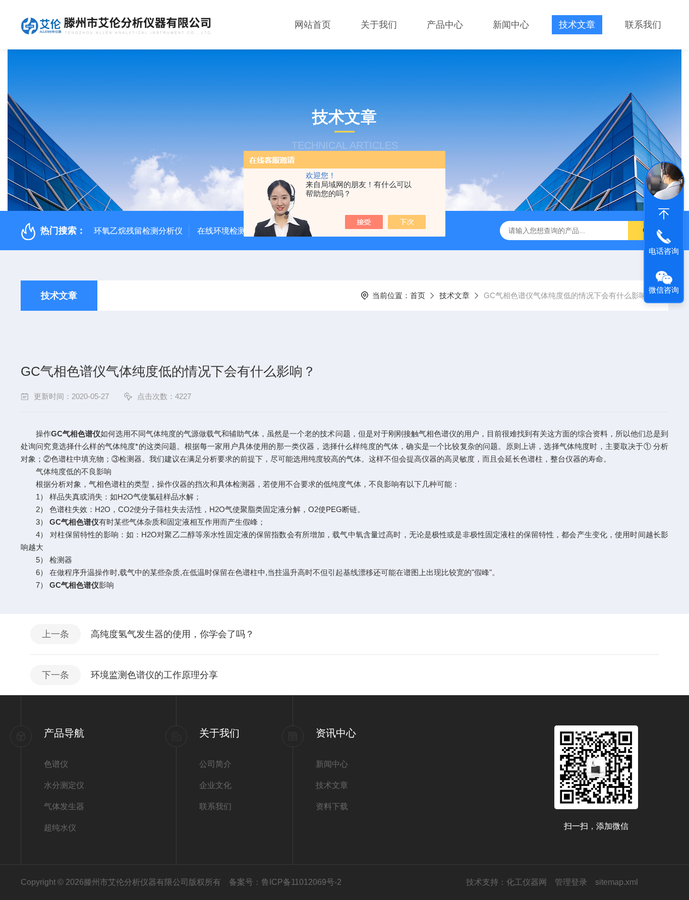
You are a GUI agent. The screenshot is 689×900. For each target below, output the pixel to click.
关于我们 (379, 25)
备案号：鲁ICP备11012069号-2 (285, 882)
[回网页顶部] (664, 214)
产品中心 (445, 25)
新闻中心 (511, 25)
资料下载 (332, 806)
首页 (417, 295)
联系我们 (643, 25)
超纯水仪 (60, 827)
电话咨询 (664, 251)
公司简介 (215, 764)
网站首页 (313, 25)
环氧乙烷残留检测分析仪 (138, 231)
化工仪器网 (526, 882)
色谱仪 (56, 764)
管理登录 (571, 882)
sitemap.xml (616, 882)
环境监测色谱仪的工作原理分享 (154, 675)
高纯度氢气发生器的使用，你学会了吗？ (172, 634)
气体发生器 (64, 806)
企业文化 (215, 785)
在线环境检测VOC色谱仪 (242, 231)
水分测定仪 (64, 785)
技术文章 (577, 25)
